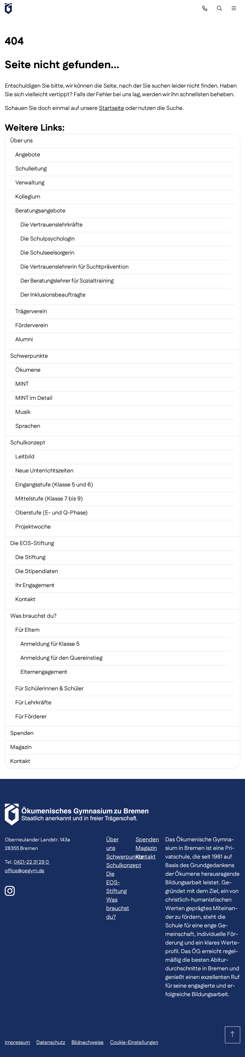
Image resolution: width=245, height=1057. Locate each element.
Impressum (17, 1042)
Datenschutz (50, 1042)
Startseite (111, 108)
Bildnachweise (87, 1042)
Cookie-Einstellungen (134, 1042)
